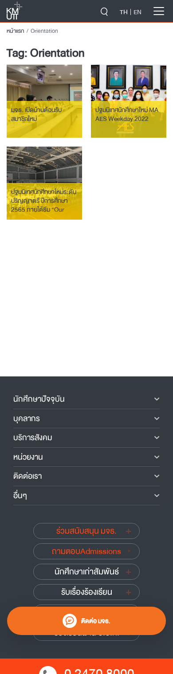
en (138, 12)
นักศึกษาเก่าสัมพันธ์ (87, 572)
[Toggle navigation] (159, 11)
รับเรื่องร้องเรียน (86, 592)
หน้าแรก (15, 31)
